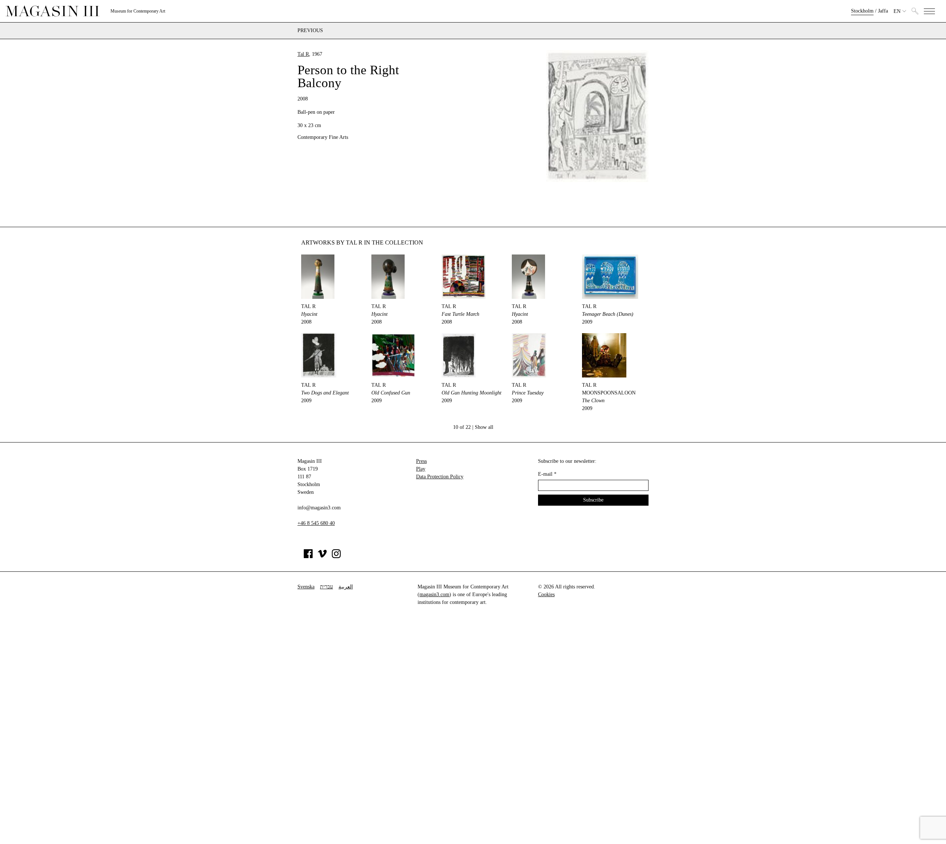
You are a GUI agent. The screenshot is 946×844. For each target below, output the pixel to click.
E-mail (547, 474)
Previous (310, 30)
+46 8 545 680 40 (316, 523)
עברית (326, 587)
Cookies (546, 594)
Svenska (305, 587)
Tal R (303, 54)
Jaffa (883, 11)
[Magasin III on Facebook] (308, 556)
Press (421, 461)
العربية (345, 587)
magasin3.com (434, 594)
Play (420, 469)
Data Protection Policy (439, 476)
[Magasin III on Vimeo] (322, 556)
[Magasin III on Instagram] (336, 556)
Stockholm (862, 11)
